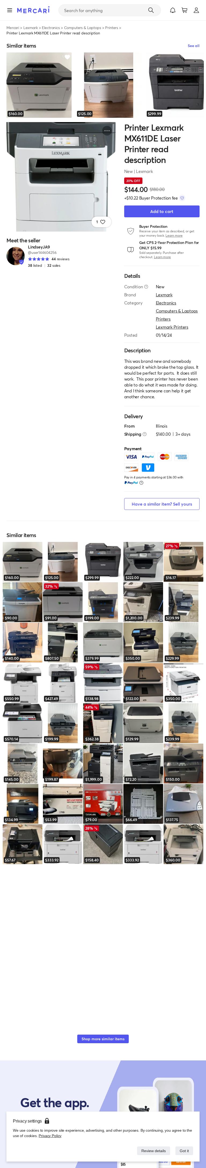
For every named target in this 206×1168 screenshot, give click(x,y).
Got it (184, 1150)
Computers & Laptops (82, 27)
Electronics (51, 27)
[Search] (151, 10)
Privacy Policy (49, 1135)
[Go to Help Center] (146, 287)
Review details (152, 1150)
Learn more (173, 235)
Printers (111, 27)
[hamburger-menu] (9, 10)
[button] (172, 10)
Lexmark (30, 27)
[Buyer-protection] (182, 198)
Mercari (12, 27)
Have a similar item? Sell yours (162, 504)
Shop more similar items (103, 1038)
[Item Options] (107, 130)
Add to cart (161, 211)
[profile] (196, 10)
